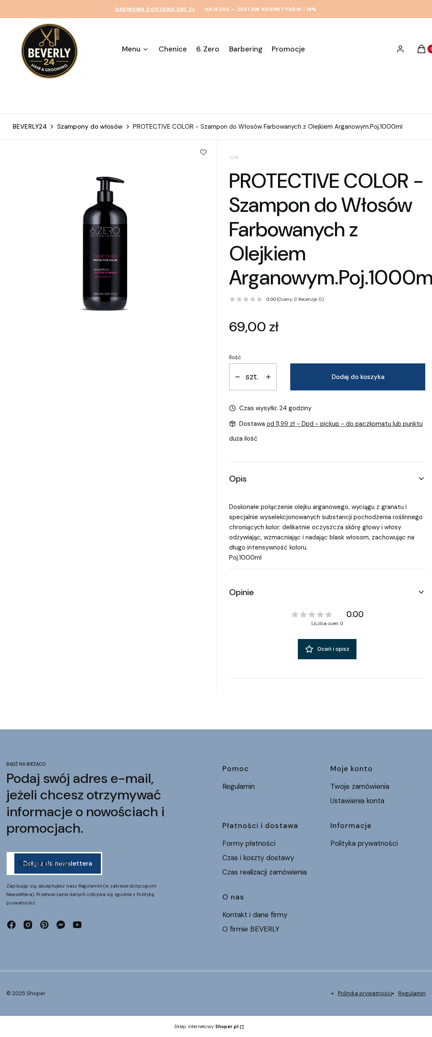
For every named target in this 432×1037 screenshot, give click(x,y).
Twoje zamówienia (359, 786)
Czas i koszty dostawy (258, 857)
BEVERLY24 (30, 126)
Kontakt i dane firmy (254, 914)
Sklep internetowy (206, 1026)
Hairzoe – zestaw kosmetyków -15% (261, 9)
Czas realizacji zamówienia (264, 872)
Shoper (36, 993)
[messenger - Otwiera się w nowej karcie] (61, 925)
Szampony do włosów (90, 126)
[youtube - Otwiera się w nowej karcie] (77, 925)
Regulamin (238, 786)
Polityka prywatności (364, 843)
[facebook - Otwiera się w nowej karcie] (11, 925)
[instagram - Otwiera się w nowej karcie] (28, 925)
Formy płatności (248, 843)
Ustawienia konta (357, 800)
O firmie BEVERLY (250, 929)
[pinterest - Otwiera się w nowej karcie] (44, 925)
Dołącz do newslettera (57, 863)
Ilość (235, 357)
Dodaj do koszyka (358, 377)
